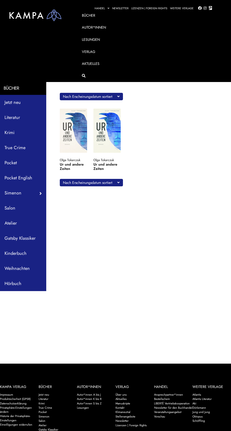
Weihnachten (17, 268)
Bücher (88, 15)
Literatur (12, 117)
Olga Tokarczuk (70, 160)
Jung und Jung (201, 412)
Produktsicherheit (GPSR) (15, 399)
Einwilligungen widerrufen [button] (16, 424)
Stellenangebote (125, 416)
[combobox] (91, 96)
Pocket (11, 163)
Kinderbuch (16, 253)
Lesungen (91, 39)
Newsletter (120, 8)
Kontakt (120, 408)
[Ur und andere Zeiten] (73, 131)
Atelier (11, 223)
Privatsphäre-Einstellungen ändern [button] (16, 410)
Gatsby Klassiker (20, 238)
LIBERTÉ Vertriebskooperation (172, 403)
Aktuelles (90, 63)
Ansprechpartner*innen (168, 394)
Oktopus (197, 416)
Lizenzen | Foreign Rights (149, 8)
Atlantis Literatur (202, 399)
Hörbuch (13, 283)
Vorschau (159, 416)
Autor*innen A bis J (89, 394)
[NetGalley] (209, 8)
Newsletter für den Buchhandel (173, 408)
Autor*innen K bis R (89, 399)
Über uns (121, 394)
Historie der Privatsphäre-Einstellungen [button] (15, 418)
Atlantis (196, 394)
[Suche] (146, 76)
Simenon (44, 416)
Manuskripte (123, 403)
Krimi (9, 132)
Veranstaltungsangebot (167, 412)
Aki (194, 403)
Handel (100, 8)
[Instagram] (204, 8)
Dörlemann (199, 408)
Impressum (6, 394)
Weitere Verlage (182, 8)
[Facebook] (199, 8)
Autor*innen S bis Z (89, 403)
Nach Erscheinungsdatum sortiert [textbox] (87, 96)
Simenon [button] (13, 193)
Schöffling (198, 421)
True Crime (15, 147)
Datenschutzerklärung (13, 403)
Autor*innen (94, 27)
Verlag (88, 51)
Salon (10, 208)
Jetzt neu (13, 102)
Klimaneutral (123, 412)
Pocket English (18, 178)
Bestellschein (162, 399)
